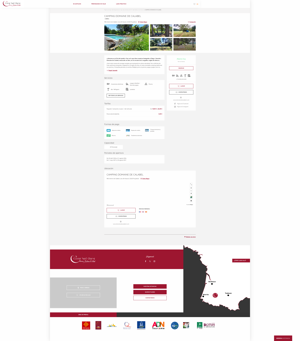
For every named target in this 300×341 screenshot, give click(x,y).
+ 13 (184, 44)
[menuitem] (12, 4)
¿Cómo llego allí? (240, 260)
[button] (197, 4)
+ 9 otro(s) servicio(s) (181, 79)
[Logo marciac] (83, 259)
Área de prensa (83, 314)
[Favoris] (194, 4)
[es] (197, 4)
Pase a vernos (84, 287)
